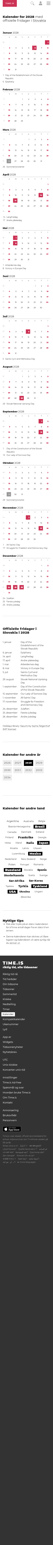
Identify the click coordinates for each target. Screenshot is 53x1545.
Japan (43, 843)
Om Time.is (10, 1097)
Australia (29, 821)
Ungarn (39, 891)
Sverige (44, 875)
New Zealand (28, 859)
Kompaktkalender (14, 1019)
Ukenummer (10, 1024)
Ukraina (24, 891)
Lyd (5, 1029)
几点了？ (24, 1146)
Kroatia (14, 848)
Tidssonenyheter (13, 1047)
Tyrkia (23, 886)
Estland (40, 832)
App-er (7, 1037)
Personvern (10, 1120)
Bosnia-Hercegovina (19, 826)
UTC (5, 1059)
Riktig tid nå (10, 974)
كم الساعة (43, 1149)
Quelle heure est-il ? (27, 1149)
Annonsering (10, 1110)
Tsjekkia (10, 886)
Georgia (42, 837)
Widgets (8, 1042)
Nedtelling (9, 1004)
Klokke (7, 999)
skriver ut (15, 943)
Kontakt (8, 1102)
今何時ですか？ (9, 1159)
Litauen (37, 848)
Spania (42, 869)
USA (12, 892)
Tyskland (40, 886)
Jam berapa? (9, 1155)
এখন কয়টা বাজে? (8, 1152)
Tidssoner (8, 989)
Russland (13, 870)
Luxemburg (18, 853)
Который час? (22, 1152)
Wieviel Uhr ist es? (25, 1155)
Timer (6, 1009)
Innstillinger (10, 1077)
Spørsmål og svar (13, 1087)
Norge (43, 859)
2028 (15, 32)
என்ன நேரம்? (34, 1159)
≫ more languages (26, 1162)
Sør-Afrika (16, 880)
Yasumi (24, 726)
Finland (9, 837)
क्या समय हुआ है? (35, 1146)
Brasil (40, 827)
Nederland (10, 859)
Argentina (13, 821)
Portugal (24, 864)
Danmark (26, 832)
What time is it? (10, 1146)
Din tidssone (10, 984)
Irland (18, 843)
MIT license (9, 729)
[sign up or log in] (40, 4)
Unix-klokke (10, 1064)
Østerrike (26, 897)
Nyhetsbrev (10, 1052)
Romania (38, 864)
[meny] (48, 3)
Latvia (25, 848)
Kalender (8, 1014)
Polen (11, 864)
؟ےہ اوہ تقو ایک (9, 1162)
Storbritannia (14, 875)
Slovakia (39, 20)
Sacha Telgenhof (41, 726)
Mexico (35, 853)
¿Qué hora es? (9, 1149)
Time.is (9, 3)
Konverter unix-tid (14, 1069)
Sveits (31, 875)
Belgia (41, 821)
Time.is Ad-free (12, 1082)
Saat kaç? (22, 1159)
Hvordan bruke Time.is (16, 1092)
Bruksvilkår (10, 1115)
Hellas (8, 843)
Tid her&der (10, 979)
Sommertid (12, 167)
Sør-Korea (36, 880)
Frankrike (25, 837)
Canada (11, 832)
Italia (30, 843)
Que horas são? (37, 1152)
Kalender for (24, 18)
